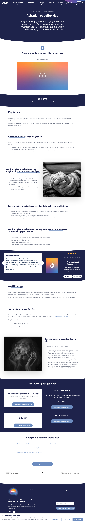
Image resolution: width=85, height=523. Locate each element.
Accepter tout (77, 519)
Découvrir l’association (69, 3)
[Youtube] (14, 512)
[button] (42, 75)
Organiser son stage (60, 3)
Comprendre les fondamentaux (30, 3)
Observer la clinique (51, 3)
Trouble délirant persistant (61, 316)
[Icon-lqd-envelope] (10, 512)
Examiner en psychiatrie (42, 3)
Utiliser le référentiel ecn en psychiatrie (17, 3)
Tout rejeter (67, 519)
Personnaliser (56, 519)
